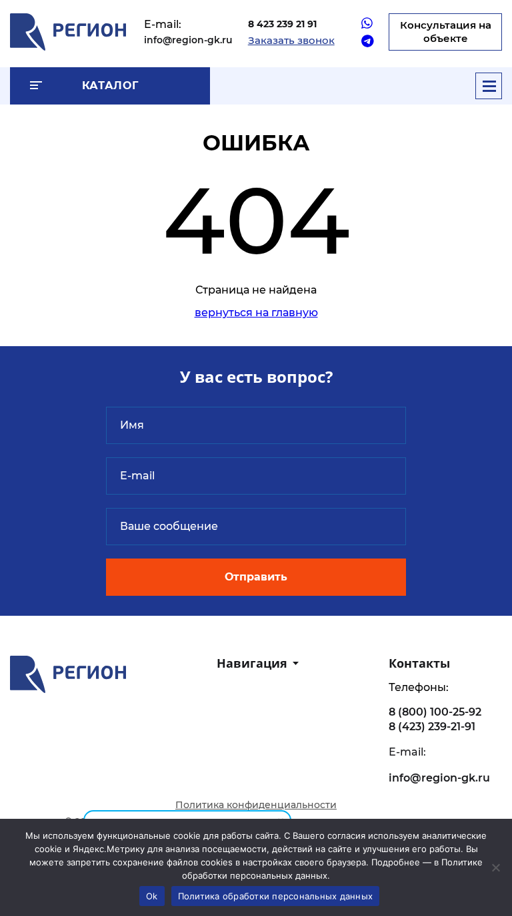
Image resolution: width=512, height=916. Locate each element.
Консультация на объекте (445, 32)
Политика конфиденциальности (256, 805)
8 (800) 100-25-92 (435, 712)
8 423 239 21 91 (282, 24)
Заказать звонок (291, 40)
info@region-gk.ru (188, 40)
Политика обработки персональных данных (275, 896)
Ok (152, 896)
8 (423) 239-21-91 (432, 726)
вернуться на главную (256, 312)
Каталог (110, 85)
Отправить (256, 577)
